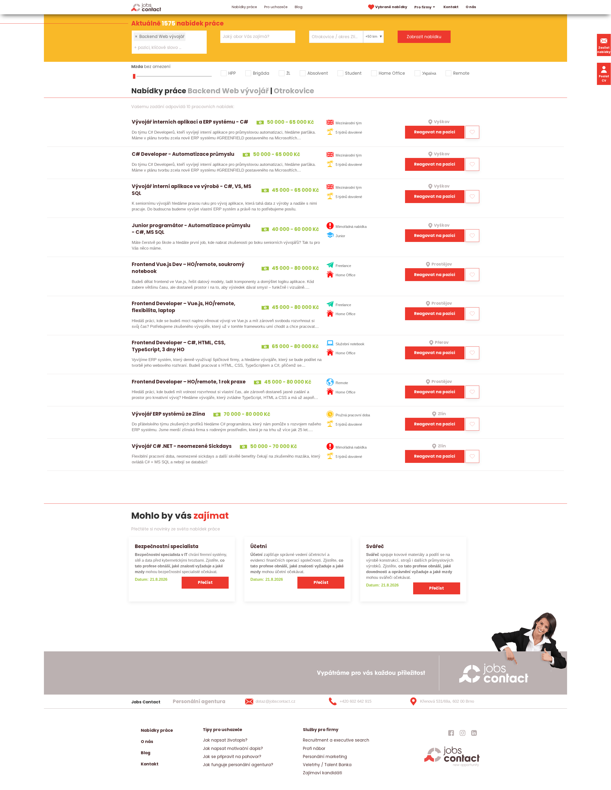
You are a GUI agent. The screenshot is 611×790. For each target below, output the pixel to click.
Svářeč (375, 546)
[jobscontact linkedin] (474, 732)
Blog (298, 7)
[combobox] (169, 42)
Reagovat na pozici (434, 132)
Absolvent (317, 73)
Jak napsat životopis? (225, 740)
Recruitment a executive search (336, 740)
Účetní (258, 546)
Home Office (392, 73)
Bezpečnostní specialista (166, 546)
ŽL (288, 73)
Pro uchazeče (276, 7)
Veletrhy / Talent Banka (327, 765)
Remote (461, 73)
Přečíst (205, 582)
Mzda (137, 66)
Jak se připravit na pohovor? (232, 756)
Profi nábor (314, 748)
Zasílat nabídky (604, 50)
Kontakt (450, 7)
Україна (429, 73)
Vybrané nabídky (391, 7)
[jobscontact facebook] (451, 732)
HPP (232, 73)
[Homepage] (146, 6)
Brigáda (261, 73)
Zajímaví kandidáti (322, 773)
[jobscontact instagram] (462, 732)
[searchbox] (166, 48)
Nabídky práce (244, 7)
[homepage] (452, 766)
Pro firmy (423, 7)
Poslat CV (604, 78)
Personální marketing (325, 756)
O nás (471, 7)
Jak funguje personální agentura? (238, 765)
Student (353, 73)
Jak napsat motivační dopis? (233, 748)
